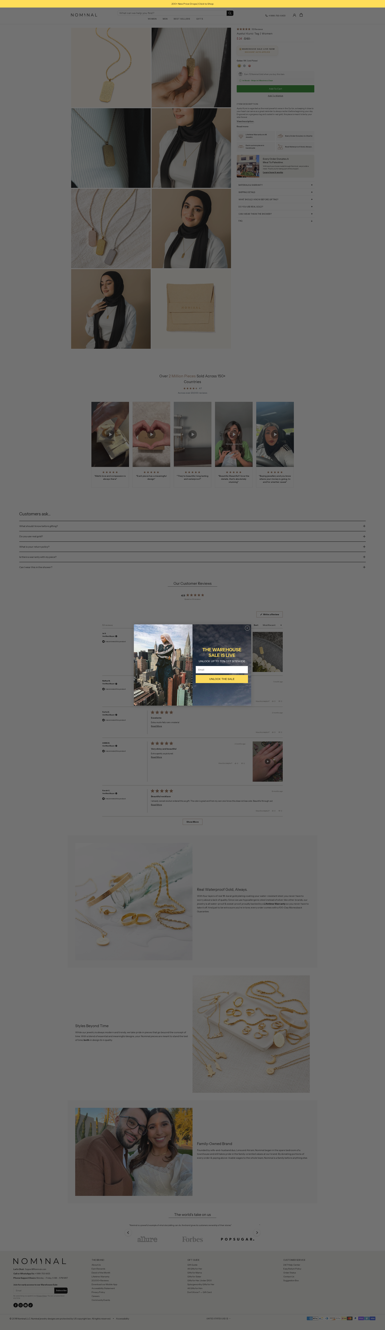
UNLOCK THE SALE (221, 679)
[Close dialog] (247, 628)
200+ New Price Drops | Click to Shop (192, 3)
